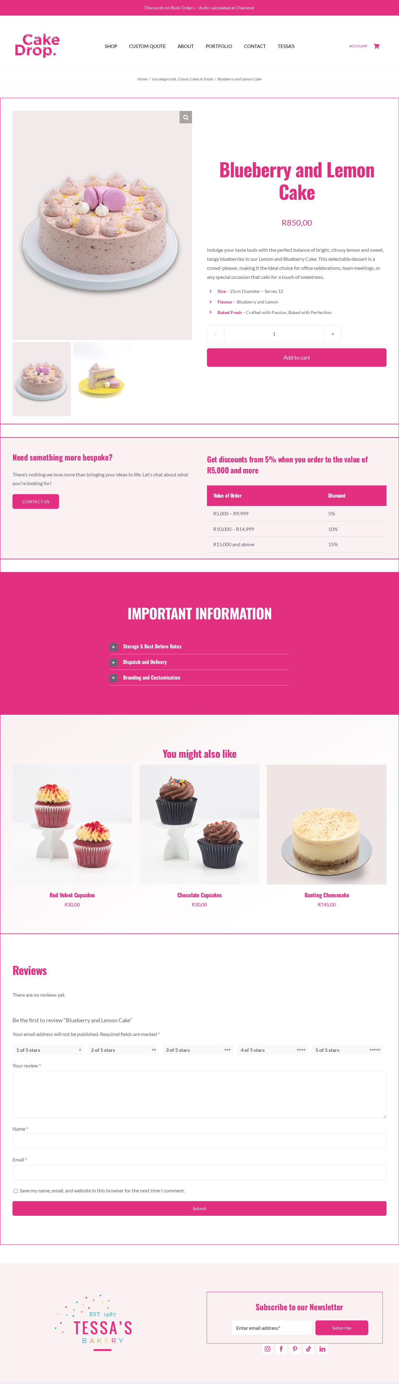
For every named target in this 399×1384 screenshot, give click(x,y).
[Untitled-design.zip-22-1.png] (72, 824)
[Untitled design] (37, 23)
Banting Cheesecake (327, 895)
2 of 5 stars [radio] (103, 1050)
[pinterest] (295, 1348)
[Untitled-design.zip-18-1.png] (199, 824)
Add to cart (296, 357)
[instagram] (267, 1348)
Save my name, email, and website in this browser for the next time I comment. (102, 1190)
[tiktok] (308, 1348)
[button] (186, 117)
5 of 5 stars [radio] (327, 1050)
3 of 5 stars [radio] (178, 1050)
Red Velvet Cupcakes (72, 895)
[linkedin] (322, 1348)
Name (20, 1129)
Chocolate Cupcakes (199, 895)
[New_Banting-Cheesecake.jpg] (327, 824)
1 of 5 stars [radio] (28, 1050)
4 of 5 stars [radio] (253, 1050)
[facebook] (281, 1348)
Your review (26, 1065)
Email (19, 1159)
